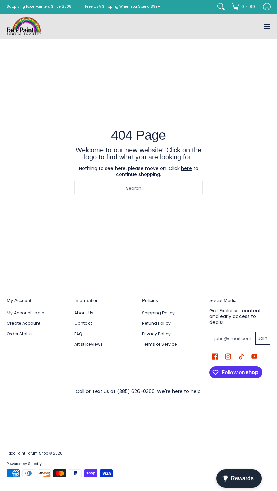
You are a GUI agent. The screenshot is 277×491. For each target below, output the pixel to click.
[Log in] (267, 7)
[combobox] (138, 187)
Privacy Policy (156, 334)
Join (262, 338)
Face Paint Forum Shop (27, 453)
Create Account (23, 323)
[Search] (221, 7)
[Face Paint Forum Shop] (24, 26)
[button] (215, 356)
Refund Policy (156, 323)
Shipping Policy (158, 313)
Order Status (20, 334)
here (186, 168)
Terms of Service (159, 344)
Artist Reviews (88, 344)
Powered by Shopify (24, 463)
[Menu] (266, 26)
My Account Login (25, 313)
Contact (83, 323)
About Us (83, 313)
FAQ (78, 334)
